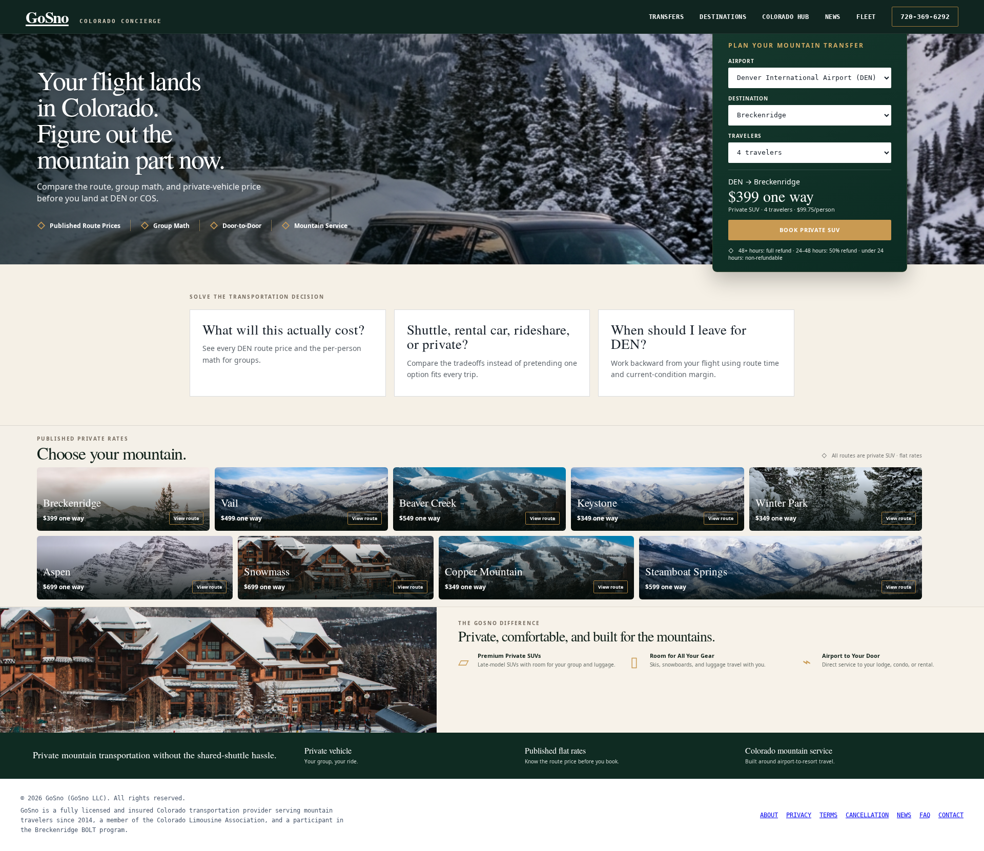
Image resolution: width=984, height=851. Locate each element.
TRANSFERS (666, 16)
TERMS (828, 815)
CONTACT (950, 815)
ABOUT (769, 815)
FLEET (866, 16)
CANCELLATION (867, 815)
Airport (741, 61)
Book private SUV (809, 230)
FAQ (924, 815)
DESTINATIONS (723, 16)
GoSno (47, 17)
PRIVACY (798, 815)
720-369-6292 (925, 16)
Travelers (745, 135)
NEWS (832, 16)
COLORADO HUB (785, 16)
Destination (748, 98)
